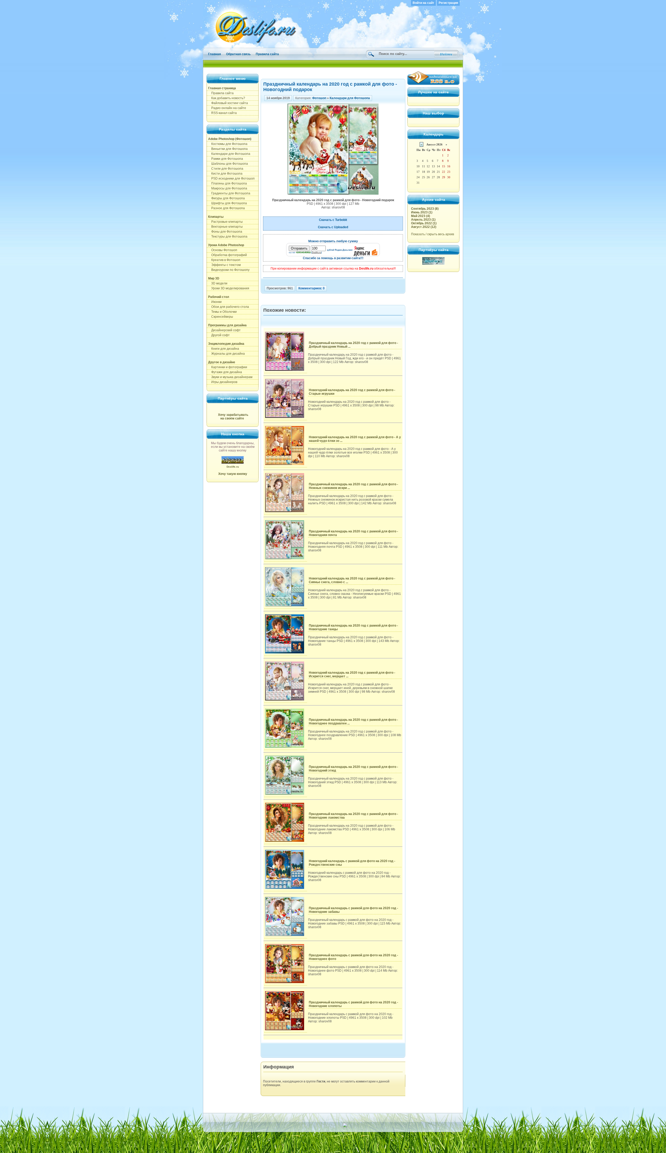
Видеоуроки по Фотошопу (228, 270)
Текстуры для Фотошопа (227, 236)
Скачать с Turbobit (333, 220)
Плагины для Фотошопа (227, 183)
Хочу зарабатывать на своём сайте (233, 416)
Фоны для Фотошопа (225, 231)
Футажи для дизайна (225, 372)
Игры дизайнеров (222, 382)
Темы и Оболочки (222, 312)
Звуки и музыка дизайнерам (230, 377)
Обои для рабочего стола (228, 307)
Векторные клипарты (225, 226)
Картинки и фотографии (227, 367)
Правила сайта (267, 54)
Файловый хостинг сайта (228, 103)
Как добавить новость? (226, 98)
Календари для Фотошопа (229, 154)
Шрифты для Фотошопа (227, 203)
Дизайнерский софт (224, 330)
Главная (214, 54)
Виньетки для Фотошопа (228, 149)
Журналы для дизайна (226, 353)
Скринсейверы (220, 316)
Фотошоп (319, 98)
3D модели (217, 283)
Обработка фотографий (227, 255)
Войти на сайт (423, 3)
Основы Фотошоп (222, 250)
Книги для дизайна (223, 349)
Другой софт (219, 335)
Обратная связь (238, 54)
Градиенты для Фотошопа (229, 193)
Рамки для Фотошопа (225, 159)
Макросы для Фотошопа (227, 188)
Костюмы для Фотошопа (227, 144)
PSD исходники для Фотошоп (231, 178)
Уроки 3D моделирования (228, 288)
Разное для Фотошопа (226, 208)
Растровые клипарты (225, 222)
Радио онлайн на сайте (227, 108)
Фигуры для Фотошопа (226, 198)
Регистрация (448, 3)
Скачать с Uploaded (333, 227)
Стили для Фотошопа (225, 168)
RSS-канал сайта (222, 113)
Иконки (215, 302)
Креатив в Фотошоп (224, 260)
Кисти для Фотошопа (225, 173)
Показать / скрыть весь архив (432, 234)
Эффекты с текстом (224, 265)
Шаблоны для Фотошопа (228, 163)
